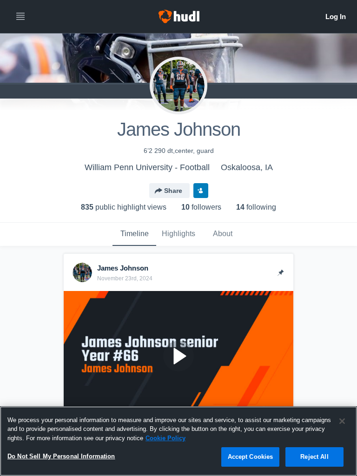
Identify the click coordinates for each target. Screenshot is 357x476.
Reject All (314, 456)
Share (173, 190)
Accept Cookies (250, 456)
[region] (178, 441)
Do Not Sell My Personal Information (61, 456)
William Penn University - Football (147, 167)
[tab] (134, 234)
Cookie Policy (165, 438)
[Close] (342, 421)
